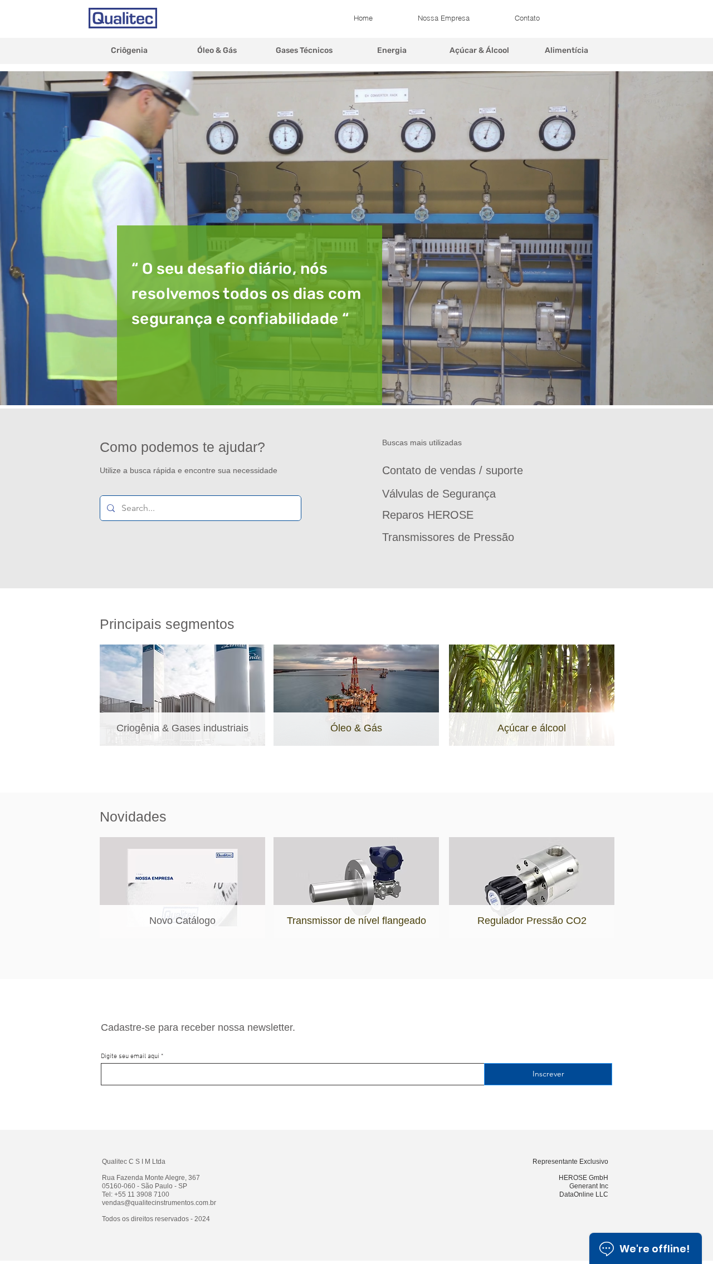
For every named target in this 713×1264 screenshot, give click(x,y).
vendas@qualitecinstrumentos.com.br (159, 1203)
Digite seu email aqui (130, 1056)
